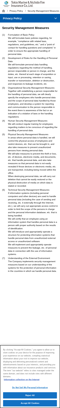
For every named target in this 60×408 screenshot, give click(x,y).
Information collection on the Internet (21, 379)
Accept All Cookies (30, 403)
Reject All (30, 395)
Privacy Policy (16, 11)
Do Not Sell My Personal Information (30, 387)
